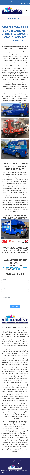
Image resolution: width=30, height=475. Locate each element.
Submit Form (15, 306)
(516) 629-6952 (18, 269)
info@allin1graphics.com (15, 267)
